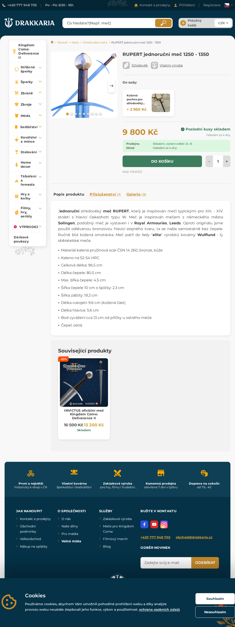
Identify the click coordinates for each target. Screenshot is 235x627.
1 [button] (67, 114)
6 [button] (88, 114)
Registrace (211, 5)
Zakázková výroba (117, 519)
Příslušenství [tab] (105, 194)
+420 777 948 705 (22, 5)
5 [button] (83, 114)
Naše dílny (70, 526)
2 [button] (71, 114)
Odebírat (205, 563)
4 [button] (79, 114)
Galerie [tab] (136, 194)
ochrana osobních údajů (159, 609)
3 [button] (75, 114)
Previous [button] (56, 86)
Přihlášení (187, 5)
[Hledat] (163, 23)
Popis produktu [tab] (68, 194)
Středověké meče (95, 42)
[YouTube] (154, 524)
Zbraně (62, 42)
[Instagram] (164, 524)
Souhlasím (215, 599)
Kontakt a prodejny (155, 5)
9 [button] (100, 114)
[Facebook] (144, 524)
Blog (107, 546)
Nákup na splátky (34, 546)
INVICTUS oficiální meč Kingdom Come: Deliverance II (84, 414)
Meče (75, 42)
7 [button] (92, 114)
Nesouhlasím (215, 612)
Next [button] (111, 86)
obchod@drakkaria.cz (194, 537)
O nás (66, 519)
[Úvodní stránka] (52, 42)
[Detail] (161, 103)
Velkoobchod (30, 539)
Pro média (70, 534)
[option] (84, 85)
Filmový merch (115, 539)
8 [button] (96, 114)
